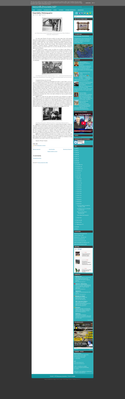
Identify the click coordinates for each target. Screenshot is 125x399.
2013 (76, 229)
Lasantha (61, 379)
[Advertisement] (39, 390)
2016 (76, 226)
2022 (76, 154)
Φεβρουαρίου (79, 224)
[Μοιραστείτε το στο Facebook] (37, 143)
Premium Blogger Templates (67, 379)
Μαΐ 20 (78, 191)
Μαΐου (77, 177)
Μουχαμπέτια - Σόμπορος (41, 145)
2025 (76, 148)
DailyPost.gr (78, 313)
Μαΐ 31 (78, 178)
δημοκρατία (78, 291)
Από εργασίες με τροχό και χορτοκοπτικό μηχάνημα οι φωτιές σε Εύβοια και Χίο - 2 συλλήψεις (83, 303)
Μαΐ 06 (78, 201)
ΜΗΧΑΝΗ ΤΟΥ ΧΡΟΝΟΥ (80, 296)
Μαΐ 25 (78, 187)
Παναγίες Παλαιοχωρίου (79, 240)
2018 (76, 162)
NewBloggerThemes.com (77, 379)
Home (34, 10)
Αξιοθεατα (39, 10)
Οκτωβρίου (78, 168)
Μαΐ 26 (78, 185)
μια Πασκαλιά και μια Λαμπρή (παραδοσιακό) (83, 209)
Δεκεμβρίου (78, 164)
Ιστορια (55, 10)
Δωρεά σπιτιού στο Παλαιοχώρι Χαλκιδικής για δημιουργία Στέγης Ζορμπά (86, 83)
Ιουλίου (77, 172)
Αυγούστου (78, 170)
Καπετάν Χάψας (82, 92)
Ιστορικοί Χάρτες (77, 235)
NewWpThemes (50, 379)
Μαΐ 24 (78, 189)
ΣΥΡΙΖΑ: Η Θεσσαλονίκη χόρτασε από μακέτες (83, 292)
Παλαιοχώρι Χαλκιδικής (81, 36)
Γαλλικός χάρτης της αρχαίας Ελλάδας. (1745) (83, 206)
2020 (76, 158)
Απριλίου (78, 220)
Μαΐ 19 (78, 193)
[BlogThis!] (34, 143)
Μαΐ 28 (78, 180)
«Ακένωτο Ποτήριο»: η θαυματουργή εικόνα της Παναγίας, (84, 63)
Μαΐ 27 (78, 183)
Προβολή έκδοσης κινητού (52, 151)
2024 (76, 150)
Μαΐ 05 (78, 203)
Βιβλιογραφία (81, 10)
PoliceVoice (78, 307)
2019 (76, 160)
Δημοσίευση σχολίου (37, 158)
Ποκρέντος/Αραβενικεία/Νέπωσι (81, 242)
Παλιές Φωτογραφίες (78, 238)
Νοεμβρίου (78, 166)
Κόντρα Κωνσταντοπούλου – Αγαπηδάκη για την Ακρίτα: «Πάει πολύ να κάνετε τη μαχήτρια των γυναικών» (83, 315)
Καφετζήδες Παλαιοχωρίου (42, 13)
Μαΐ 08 (78, 199)
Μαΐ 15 (78, 195)
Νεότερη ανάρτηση (36, 149)
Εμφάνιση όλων (90, 320)
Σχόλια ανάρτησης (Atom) (43, 162)
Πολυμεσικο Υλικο (47, 10)
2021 (76, 156)
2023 (76, 152)
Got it (93, 2)
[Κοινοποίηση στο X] (35, 143)
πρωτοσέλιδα (81, 349)
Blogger (73, 376)
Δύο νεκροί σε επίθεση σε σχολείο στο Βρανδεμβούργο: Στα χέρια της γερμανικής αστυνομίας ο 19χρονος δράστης (83, 279)
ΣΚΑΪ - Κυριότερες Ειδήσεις (82, 301)
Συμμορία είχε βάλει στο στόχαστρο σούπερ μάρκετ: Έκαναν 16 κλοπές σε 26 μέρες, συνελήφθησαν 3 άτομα (83, 309)
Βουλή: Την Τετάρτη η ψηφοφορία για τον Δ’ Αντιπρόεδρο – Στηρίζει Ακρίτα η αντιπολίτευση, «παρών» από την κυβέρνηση (83, 286)
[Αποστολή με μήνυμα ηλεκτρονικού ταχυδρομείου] (33, 143)
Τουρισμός (61, 10)
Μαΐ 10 (78, 197)
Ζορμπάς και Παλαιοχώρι (79, 233)
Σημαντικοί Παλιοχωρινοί (79, 244)
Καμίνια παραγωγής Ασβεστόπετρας (83, 101)
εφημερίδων (87, 349)
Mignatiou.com (79, 276)
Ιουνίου (77, 175)
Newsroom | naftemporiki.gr (81, 283)
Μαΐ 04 (78, 217)
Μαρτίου (78, 222)
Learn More (88, 2)
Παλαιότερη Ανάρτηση (67, 149)
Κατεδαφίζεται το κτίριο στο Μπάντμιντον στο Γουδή (81, 298)
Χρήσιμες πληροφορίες (70, 10)
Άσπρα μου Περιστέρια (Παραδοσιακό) (82, 212)
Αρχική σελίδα (52, 149)
